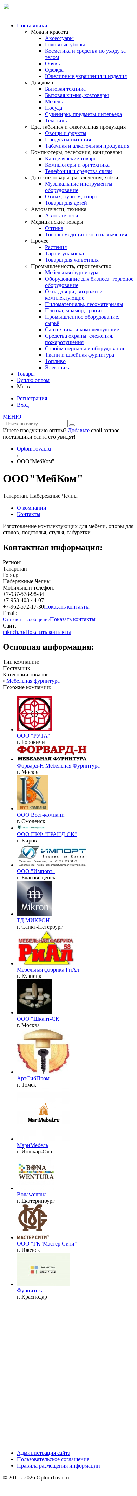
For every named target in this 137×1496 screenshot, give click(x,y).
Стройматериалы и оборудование (85, 348)
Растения (56, 247)
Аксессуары (59, 38)
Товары (26, 374)
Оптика (54, 228)
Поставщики (32, 25)
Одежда (54, 70)
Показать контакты (67, 607)
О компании (31, 508)
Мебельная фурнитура (71, 272)
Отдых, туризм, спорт (71, 196)
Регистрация (32, 398)
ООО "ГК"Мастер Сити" (47, 1244)
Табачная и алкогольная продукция (87, 146)
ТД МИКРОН (33, 920)
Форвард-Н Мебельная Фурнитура (58, 766)
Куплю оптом (33, 380)
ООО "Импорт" (36, 871)
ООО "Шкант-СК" (39, 1019)
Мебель (54, 101)
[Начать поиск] (72, 425)
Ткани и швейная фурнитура (79, 355)
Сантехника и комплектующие (82, 329)
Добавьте (79, 430)
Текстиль (56, 120)
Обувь (52, 63)
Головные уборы (65, 44)
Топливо (55, 361)
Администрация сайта (43, 1453)
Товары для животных (72, 260)
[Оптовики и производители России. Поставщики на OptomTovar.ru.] (34, 14)
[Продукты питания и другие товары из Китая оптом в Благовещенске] (52, 865)
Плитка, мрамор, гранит (74, 310)
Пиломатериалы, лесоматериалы (84, 304)
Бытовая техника (65, 89)
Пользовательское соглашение (53, 1459)
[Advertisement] (68, 1374)
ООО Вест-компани (41, 815)
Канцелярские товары (71, 158)
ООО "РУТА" (33, 736)
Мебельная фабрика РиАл (48, 970)
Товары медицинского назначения (86, 234)
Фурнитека (30, 1290)
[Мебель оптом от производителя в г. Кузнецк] (47, 963)
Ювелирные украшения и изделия (86, 76)
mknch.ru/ (14, 632)
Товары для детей (66, 203)
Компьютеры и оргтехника (77, 165)
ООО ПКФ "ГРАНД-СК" (47, 834)
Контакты (28, 514)
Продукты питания (68, 139)
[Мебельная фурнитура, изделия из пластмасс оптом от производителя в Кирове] (32, 828)
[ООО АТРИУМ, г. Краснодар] (43, 1284)
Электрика (58, 367)
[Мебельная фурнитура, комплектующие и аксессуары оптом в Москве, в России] (52, 759)
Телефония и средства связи (78, 171)
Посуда (53, 108)
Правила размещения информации (58, 1466)
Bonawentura (32, 1194)
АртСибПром (33, 1078)
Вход (23, 405)
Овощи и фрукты (65, 133)
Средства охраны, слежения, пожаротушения (79, 339)
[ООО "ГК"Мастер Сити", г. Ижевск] (33, 1237)
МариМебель (32, 1145)
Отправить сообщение (26, 619)
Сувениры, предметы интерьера (83, 114)
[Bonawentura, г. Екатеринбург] (35, 1188)
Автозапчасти (61, 215)
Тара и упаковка (64, 253)
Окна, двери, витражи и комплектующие (74, 294)
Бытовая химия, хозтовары (77, 95)
